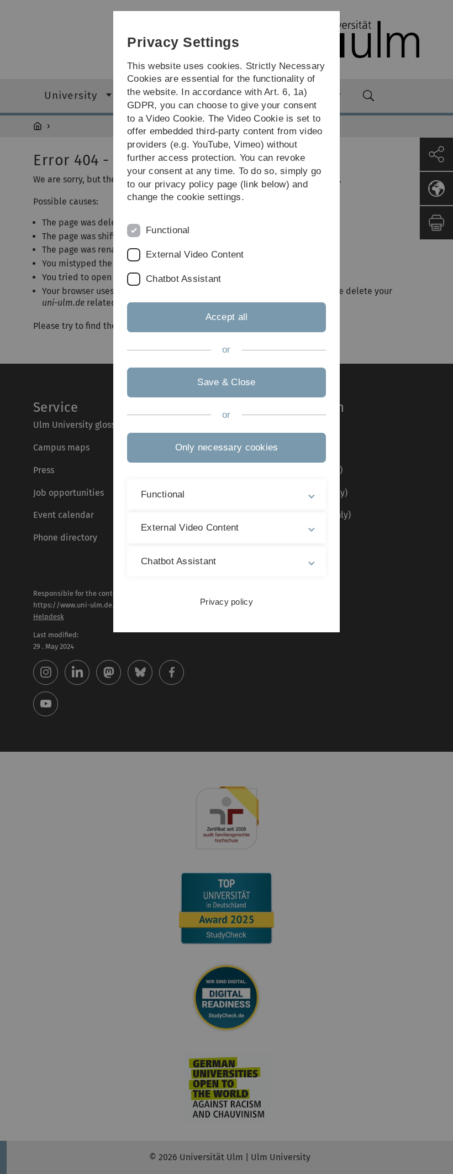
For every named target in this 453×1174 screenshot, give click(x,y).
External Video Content (195, 254)
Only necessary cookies (226, 447)
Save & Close (226, 382)
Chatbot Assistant (183, 279)
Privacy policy (226, 601)
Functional (168, 230)
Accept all (227, 317)
